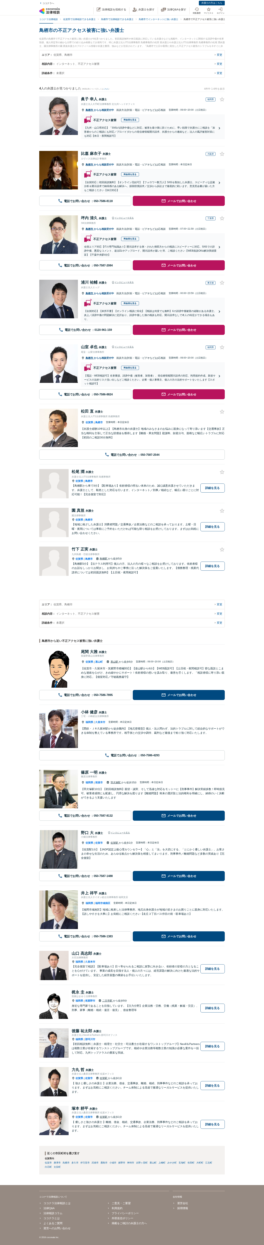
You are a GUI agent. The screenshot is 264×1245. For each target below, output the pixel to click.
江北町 (208, 1162)
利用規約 (117, 1208)
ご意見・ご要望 (121, 1203)
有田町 (190, 1162)
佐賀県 (89, 422)
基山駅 (115, 661)
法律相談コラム (52, 1213)
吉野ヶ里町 (142, 1162)
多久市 (75, 1162)
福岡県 (89, 722)
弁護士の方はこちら (211, 3)
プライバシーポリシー (125, 1213)
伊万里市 (85, 1162)
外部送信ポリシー (122, 1218)
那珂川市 (90, 1039)
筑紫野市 (90, 1000)
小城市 (112, 1162)
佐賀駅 (115, 842)
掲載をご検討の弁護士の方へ (129, 1223)
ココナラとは (51, 1218)
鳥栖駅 (104, 558)
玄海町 (182, 1162)
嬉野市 (121, 1162)
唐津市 (57, 1162)
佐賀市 (99, 842)
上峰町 (161, 1162)
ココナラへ (48, 3)
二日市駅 (107, 1000)
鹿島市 (103, 1162)
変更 (219, 54)
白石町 (48, 1167)
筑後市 (99, 782)
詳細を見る (212, 487)
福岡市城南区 (102, 903)
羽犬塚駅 (116, 782)
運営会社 (182, 1203)
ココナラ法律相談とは (57, 1203)
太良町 (57, 1167)
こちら (106, 89)
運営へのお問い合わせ (57, 1228)
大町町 (199, 1162)
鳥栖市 (90, 110)
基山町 (99, 661)
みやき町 (172, 1162)
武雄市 (95, 1162)
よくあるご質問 (52, 1223)
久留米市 (100, 722)
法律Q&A (49, 1208)
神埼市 (130, 1162)
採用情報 (182, 1208)
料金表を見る (130, 120)
